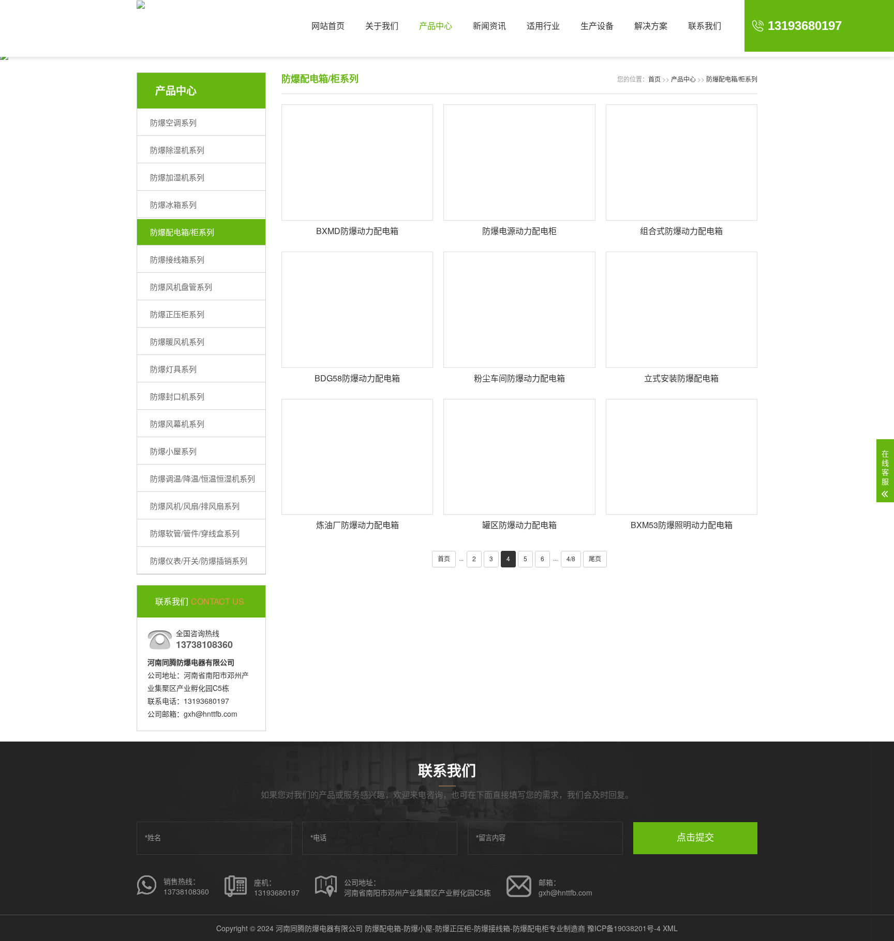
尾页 (595, 558)
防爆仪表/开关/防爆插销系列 (198, 560)
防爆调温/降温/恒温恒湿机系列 (202, 478)
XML (670, 928)
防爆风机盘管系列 (181, 286)
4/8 (571, 558)
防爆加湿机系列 (177, 177)
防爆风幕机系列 (177, 423)
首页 (654, 78)
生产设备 (597, 26)
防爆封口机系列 (177, 396)
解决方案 (650, 26)
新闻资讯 (489, 26)
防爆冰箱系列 (173, 204)
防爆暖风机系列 (177, 341)
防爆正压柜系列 (177, 313)
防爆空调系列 (173, 122)
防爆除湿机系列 (177, 149)
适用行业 (543, 26)
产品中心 (435, 26)
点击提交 (695, 837)
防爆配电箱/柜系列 (182, 231)
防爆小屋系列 (173, 450)
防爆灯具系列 (173, 368)
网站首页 (328, 26)
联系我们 (704, 26)
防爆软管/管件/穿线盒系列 (195, 533)
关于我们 (381, 26)
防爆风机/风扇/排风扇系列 (195, 505)
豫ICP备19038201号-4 (624, 928)
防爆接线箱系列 (177, 259)
